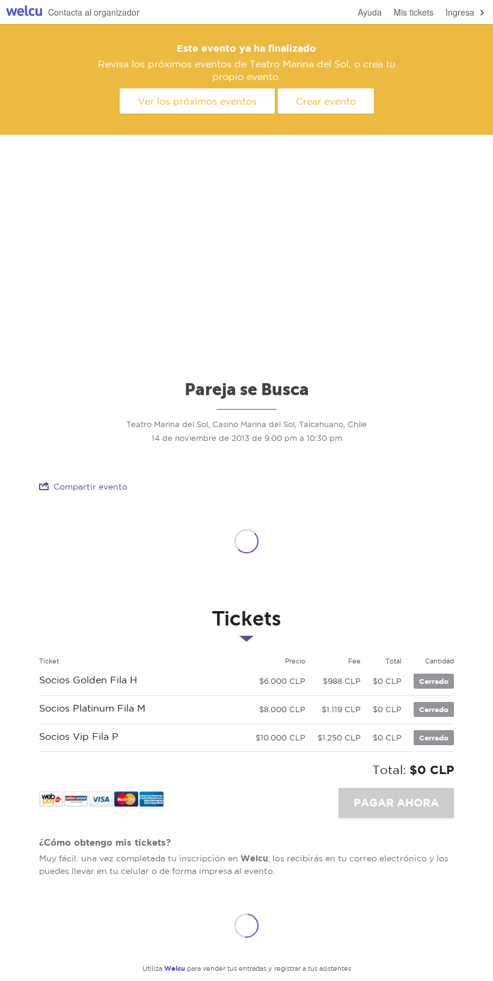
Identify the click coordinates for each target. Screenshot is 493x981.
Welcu (24, 12)
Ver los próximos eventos (197, 101)
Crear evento (326, 101)
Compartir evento (90, 486)
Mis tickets (413, 12)
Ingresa (460, 12)
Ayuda (370, 12)
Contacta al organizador (93, 12)
